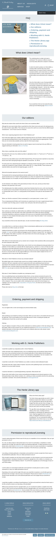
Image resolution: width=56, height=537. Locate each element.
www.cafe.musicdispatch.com (43, 327)
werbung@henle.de (33, 377)
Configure (40, 535)
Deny (35, 535)
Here (6, 268)
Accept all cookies (49, 535)
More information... (5, 535)
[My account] (45, 5)
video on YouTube (23, 145)
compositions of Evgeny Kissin (27, 282)
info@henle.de (19, 446)
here (8, 232)
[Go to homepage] (7, 5)
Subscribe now (28, 520)
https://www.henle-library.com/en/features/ (40, 420)
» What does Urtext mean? (40, 24)
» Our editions (35, 27)
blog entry (15, 287)
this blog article (44, 220)
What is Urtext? (49, 105)
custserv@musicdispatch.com (10, 330)
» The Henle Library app (39, 41)
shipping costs (22, 528)
